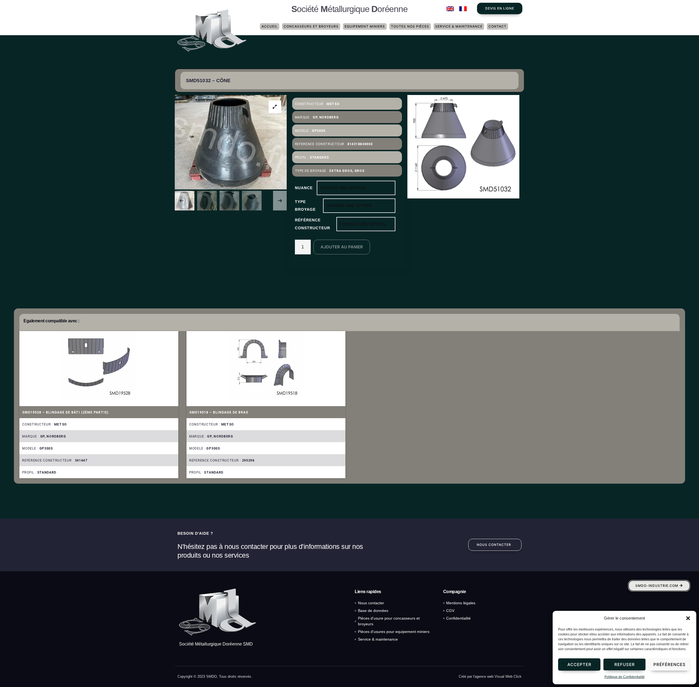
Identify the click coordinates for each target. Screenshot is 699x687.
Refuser (624, 664)
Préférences (669, 664)
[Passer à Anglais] (450, 9)
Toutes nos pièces (410, 26)
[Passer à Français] (463, 9)
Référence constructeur (312, 224)
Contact (497, 26)
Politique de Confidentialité (625, 677)
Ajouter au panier (342, 246)
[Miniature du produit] (275, 106)
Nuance (304, 188)
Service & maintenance (458, 26)
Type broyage (305, 206)
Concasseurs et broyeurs (311, 26)
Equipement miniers (365, 26)
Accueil (270, 26)
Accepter (579, 664)
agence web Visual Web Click (498, 676)
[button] (688, 618)
